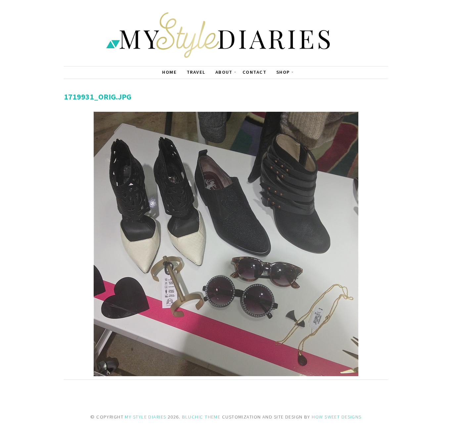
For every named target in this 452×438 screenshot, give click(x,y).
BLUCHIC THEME (201, 417)
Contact (254, 72)
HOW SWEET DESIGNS (336, 417)
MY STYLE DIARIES (145, 417)
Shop (283, 72)
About (224, 72)
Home (169, 72)
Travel (196, 72)
